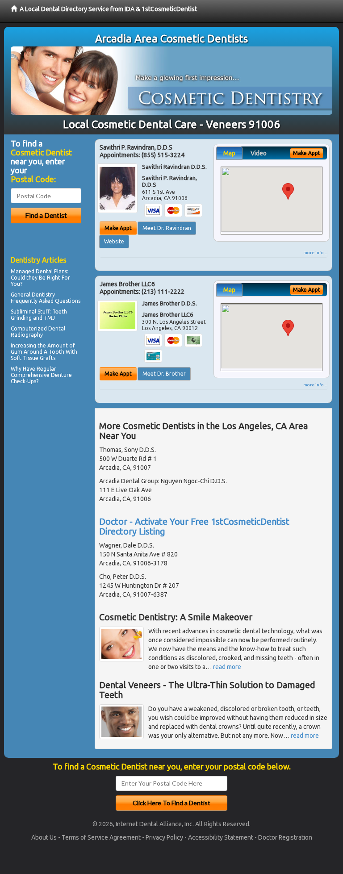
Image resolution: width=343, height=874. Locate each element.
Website (114, 241)
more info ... (315, 252)
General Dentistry (33, 294)
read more (227, 666)
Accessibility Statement (220, 837)
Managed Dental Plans (39, 271)
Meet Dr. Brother (164, 373)
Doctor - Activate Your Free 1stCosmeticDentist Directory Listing (194, 526)
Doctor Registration (285, 837)
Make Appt (118, 228)
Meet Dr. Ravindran (166, 228)
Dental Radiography (38, 332)
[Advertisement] (56, 465)
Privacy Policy (164, 837)
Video (259, 153)
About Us (44, 837)
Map (229, 153)
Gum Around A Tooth (37, 352)
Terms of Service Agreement (101, 837)
